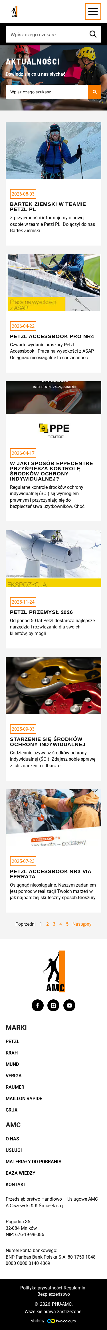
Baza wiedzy (20, 1173)
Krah (12, 1053)
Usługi (14, 1150)
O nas (12, 1139)
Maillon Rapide (24, 1098)
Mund (12, 1064)
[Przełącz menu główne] (93, 11)
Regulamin (74, 1288)
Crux (11, 1110)
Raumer (15, 1087)
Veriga (14, 1075)
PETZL (12, 1041)
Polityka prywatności (41, 1288)
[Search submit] (94, 92)
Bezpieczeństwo (53, 1294)
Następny (82, 924)
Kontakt (16, 1184)
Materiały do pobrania (34, 1161)
